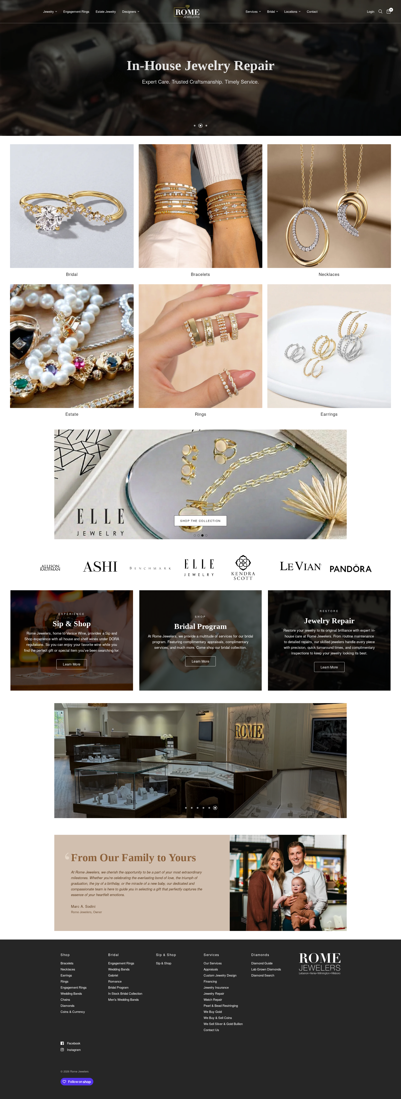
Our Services (213, 963)
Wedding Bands (71, 993)
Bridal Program (118, 987)
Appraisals (211, 969)
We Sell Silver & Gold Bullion (223, 1023)
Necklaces (68, 969)
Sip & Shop (166, 954)
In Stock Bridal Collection (125, 993)
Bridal (271, 11)
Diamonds (68, 1005)
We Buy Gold (213, 1011)
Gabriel (113, 975)
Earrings (66, 975)
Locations (290, 11)
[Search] (380, 11)
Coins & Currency (73, 1011)
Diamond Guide (262, 963)
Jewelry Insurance (216, 987)
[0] (388, 11)
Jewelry (48, 11)
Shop (65, 954)
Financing (210, 981)
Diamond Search (262, 975)
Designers (129, 11)
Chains (65, 999)
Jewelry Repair (214, 993)
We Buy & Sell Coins (218, 1017)
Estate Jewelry (106, 11)
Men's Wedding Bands (123, 999)
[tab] (195, 535)
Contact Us (211, 1030)
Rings (65, 981)
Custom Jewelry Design (220, 975)
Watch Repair (213, 999)
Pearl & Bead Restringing (221, 1005)
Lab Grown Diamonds (266, 969)
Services (252, 11)
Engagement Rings (76, 11)
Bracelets (67, 963)
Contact (312, 11)
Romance (115, 981)
